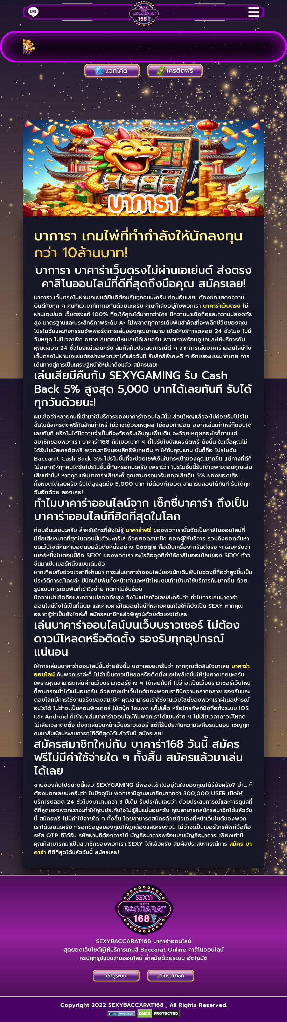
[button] (171, 976)
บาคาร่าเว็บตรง (221, 306)
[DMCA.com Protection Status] (159, 1013)
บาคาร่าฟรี (138, 530)
